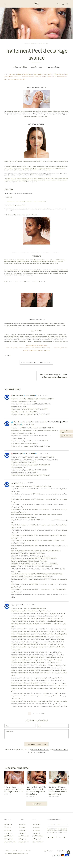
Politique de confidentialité (40, 749)
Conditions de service (61, 749)
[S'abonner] (68, 825)
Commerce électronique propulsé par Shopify (16, 853)
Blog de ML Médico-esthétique (39, 43)
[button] (58, 4)
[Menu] (5, 4)
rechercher (8, 824)
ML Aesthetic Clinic (14, 850)
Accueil (26, 43)
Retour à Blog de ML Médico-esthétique (37, 362)
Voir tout (36, 803)
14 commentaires (53, 67)
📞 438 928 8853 (64, 431)
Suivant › (42, 713)
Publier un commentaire (36, 744)
